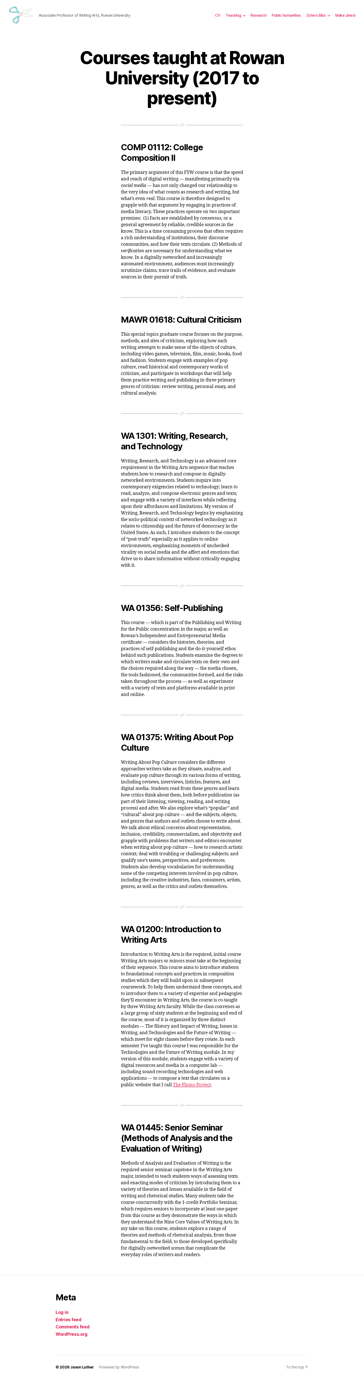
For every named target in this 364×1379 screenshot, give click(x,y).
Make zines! (345, 15)
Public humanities (286, 15)
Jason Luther (82, 1367)
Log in (62, 1312)
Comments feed (73, 1326)
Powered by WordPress (119, 1367)
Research (258, 15)
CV (217, 15)
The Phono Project (192, 1085)
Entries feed (69, 1319)
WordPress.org (72, 1334)
